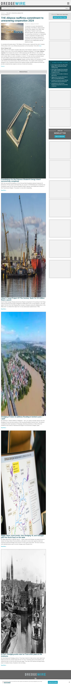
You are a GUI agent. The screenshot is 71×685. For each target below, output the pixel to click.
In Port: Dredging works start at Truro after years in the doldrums (21, 655)
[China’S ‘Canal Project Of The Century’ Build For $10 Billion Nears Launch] (23, 245)
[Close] (69, 682)
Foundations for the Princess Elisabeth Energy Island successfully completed (21, 180)
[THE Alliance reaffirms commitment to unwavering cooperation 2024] (12, 31)
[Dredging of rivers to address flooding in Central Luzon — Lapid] (23, 364)
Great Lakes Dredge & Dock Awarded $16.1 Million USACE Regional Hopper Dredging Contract (59, 71)
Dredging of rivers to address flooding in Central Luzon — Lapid (22, 418)
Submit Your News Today (60, 17)
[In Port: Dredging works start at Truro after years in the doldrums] (23, 601)
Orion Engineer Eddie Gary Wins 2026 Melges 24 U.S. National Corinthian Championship (59, 66)
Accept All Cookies (53, 682)
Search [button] (67, 8)
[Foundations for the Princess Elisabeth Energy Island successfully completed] (23, 126)
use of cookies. (7, 682)
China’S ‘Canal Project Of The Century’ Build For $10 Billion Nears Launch (23, 299)
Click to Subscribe (59, 136)
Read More (3, 190)
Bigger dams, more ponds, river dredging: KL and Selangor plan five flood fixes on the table (22, 536)
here (40, 46)
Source (3, 66)
